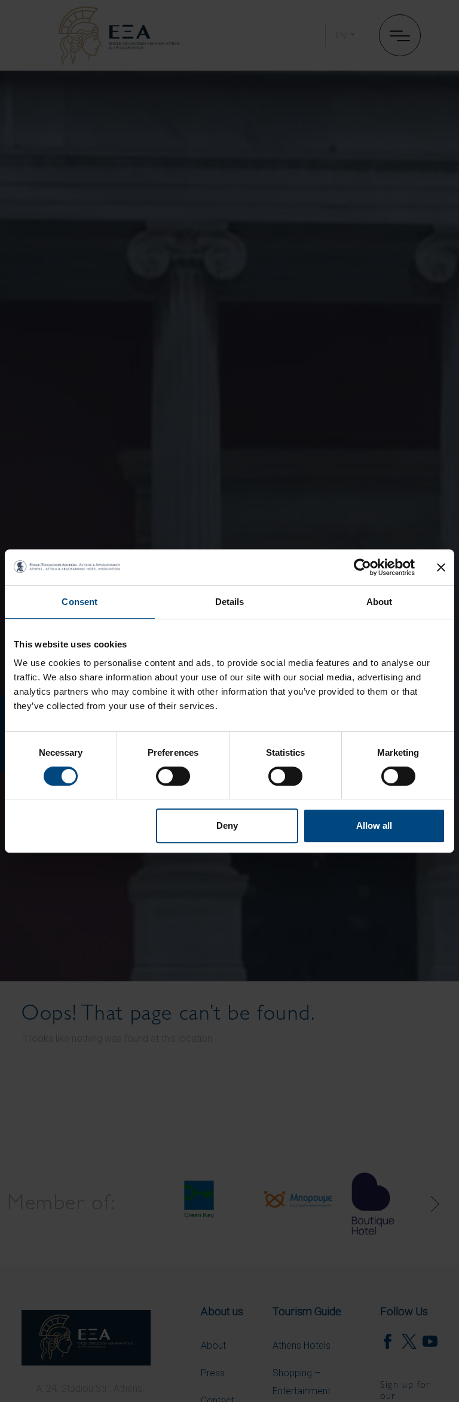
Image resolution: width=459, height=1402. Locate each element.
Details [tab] (229, 602)
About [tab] (379, 602)
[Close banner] (441, 567)
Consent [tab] (79, 602)
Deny (227, 825)
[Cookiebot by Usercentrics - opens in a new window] (362, 567)
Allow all (374, 825)
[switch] (173, 776)
